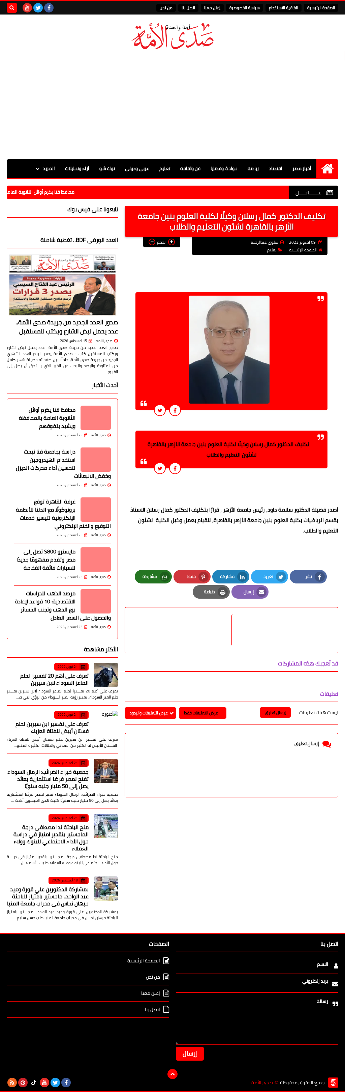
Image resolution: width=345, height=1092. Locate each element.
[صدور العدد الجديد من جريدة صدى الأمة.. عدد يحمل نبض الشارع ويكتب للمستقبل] (62, 284)
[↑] (172, 1074)
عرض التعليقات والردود (149, 713)
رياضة (253, 168)
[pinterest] (23, 1082)
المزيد (49, 168)
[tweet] (160, 410)
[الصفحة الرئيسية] (327, 168)
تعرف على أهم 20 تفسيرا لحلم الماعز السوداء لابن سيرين (54, 679)
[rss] (12, 1082)
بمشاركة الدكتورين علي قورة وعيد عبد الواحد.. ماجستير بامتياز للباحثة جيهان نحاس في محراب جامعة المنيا (48, 896)
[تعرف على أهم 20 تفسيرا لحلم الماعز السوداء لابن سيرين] (106, 675)
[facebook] (49, 7)
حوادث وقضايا (224, 168)
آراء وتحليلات (77, 168)
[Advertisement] (172, 105)
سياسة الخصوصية (244, 7)
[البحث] (12, 8)
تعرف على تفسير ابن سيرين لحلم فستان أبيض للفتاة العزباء (52, 727)
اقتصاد (275, 168)
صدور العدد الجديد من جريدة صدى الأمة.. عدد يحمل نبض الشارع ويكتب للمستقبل (66, 327)
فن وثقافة (190, 168)
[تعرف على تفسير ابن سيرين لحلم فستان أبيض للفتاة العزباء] (106, 723)
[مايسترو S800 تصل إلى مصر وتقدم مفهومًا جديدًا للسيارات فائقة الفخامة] (96, 559)
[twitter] (38, 7)
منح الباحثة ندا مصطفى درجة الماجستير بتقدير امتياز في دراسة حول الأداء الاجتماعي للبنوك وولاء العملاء (51, 837)
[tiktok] (33, 1082)
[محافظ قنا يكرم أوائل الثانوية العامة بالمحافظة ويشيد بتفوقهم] (96, 418)
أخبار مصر (301, 168)
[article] (181, 630)
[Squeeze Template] (333, 1082)
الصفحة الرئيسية (321, 7)
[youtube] (27, 7)
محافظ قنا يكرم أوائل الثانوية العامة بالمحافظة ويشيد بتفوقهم (47, 418)
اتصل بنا (188, 7)
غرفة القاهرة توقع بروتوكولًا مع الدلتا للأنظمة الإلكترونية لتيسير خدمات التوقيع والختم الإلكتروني (63, 513)
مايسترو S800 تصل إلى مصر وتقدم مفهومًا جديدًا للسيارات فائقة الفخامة (46, 559)
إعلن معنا (212, 7)
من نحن (166, 7)
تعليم (164, 168)
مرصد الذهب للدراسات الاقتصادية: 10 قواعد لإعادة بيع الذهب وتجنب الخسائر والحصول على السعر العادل (63, 605)
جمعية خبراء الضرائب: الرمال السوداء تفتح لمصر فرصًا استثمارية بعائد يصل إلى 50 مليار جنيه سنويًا (48, 779)
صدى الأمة (104, 340)
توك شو (107, 168)
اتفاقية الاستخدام (283, 7)
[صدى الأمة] (172, 36)
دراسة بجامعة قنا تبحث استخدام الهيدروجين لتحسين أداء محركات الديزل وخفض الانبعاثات (63, 463)
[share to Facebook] (175, 410)
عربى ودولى (137, 168)
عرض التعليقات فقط (201, 713)
